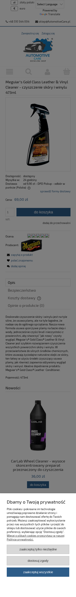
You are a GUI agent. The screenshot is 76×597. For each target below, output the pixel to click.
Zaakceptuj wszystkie (38, 572)
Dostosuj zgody (38, 560)
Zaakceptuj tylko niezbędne (38, 549)
